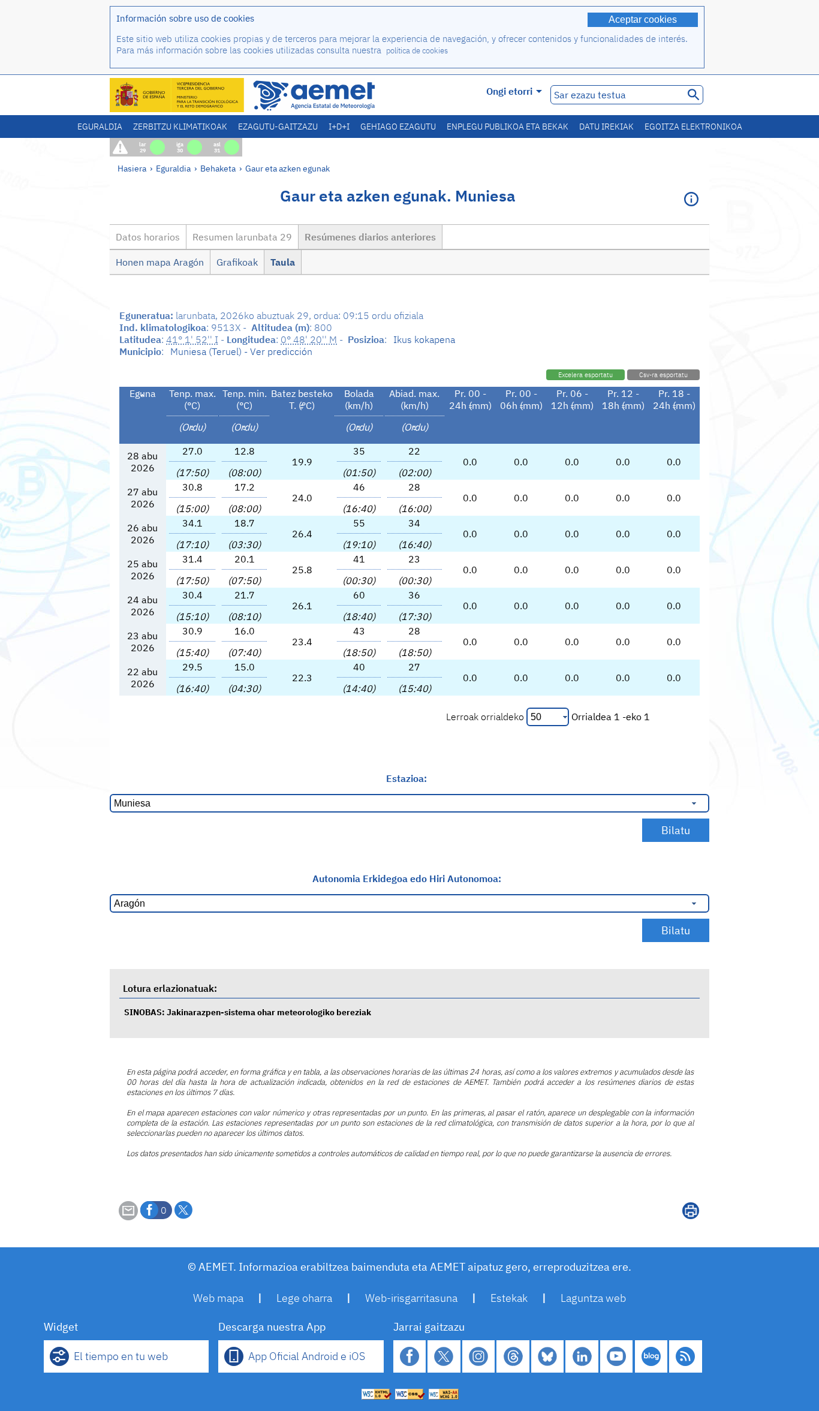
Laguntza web (593, 1298)
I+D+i (339, 126)
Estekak (509, 1298)
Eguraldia (99, 126)
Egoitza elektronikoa (693, 126)
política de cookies (417, 51)
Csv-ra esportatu (663, 375)
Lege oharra (304, 1298)
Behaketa (218, 168)
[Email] (128, 1217)
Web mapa (218, 1298)
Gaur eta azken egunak (287, 168)
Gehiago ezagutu (398, 126)
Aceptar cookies (643, 19)
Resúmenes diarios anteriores (370, 237)
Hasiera (132, 168)
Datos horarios (148, 237)
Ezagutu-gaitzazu (278, 126)
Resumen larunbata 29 (242, 237)
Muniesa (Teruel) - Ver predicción (241, 351)
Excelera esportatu (585, 375)
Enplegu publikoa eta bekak (507, 126)
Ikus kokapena (424, 339)
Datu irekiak (606, 126)
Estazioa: (406, 778)
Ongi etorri (509, 91)
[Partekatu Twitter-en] (183, 1210)
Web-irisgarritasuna (411, 1298)
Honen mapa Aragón (160, 262)
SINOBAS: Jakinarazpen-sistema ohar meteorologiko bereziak (247, 1012)
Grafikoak (237, 262)
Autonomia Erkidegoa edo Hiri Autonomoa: (406, 878)
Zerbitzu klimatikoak (180, 126)
